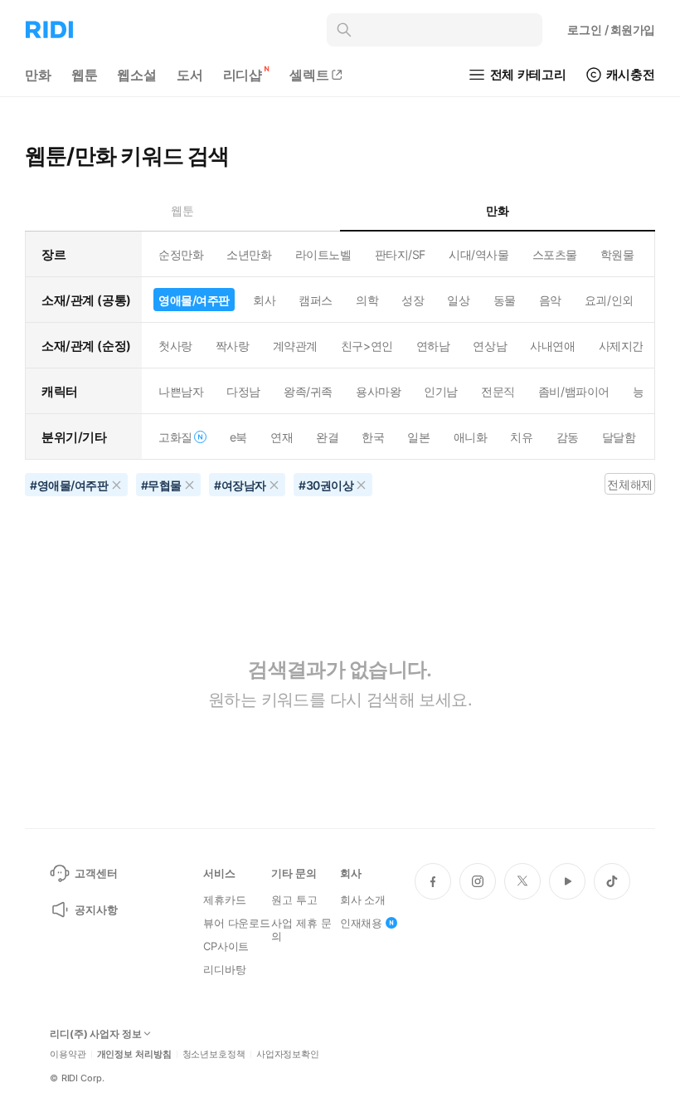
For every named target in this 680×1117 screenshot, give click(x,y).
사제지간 (621, 346)
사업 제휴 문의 (301, 929)
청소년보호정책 (213, 1054)
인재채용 (361, 922)
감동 (567, 437)
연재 (281, 437)
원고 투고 (294, 899)
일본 (418, 437)
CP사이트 (226, 946)
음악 (550, 300)
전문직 (498, 391)
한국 (373, 437)
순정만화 (180, 254)
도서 (190, 74)
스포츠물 (554, 254)
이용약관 (68, 1054)
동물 (504, 300)
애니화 (471, 437)
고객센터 (96, 873)
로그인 (611, 29)
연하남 (433, 346)
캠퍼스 (316, 300)
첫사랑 (175, 346)
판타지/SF (400, 254)
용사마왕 (378, 391)
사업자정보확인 (287, 1054)
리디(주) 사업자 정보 (96, 1034)
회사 (264, 300)
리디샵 (243, 74)
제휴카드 (224, 899)
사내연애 (552, 346)
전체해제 (629, 484)
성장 (412, 300)
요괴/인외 (609, 300)
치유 (521, 437)
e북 (238, 437)
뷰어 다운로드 (236, 922)
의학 (367, 300)
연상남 (490, 346)
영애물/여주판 (194, 300)
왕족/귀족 (308, 391)
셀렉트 (309, 74)
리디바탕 (224, 969)
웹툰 (84, 74)
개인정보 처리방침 (134, 1054)
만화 (38, 74)
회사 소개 (363, 899)
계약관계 (295, 346)
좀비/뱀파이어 (574, 391)
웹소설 (137, 74)
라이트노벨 (323, 254)
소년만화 (248, 254)
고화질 (175, 437)
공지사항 (96, 909)
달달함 (619, 437)
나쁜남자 (180, 391)
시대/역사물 (478, 254)
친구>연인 (367, 346)
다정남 (243, 391)
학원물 (617, 254)
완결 (327, 437)
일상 (458, 300)
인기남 (441, 391)
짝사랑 (233, 346)
